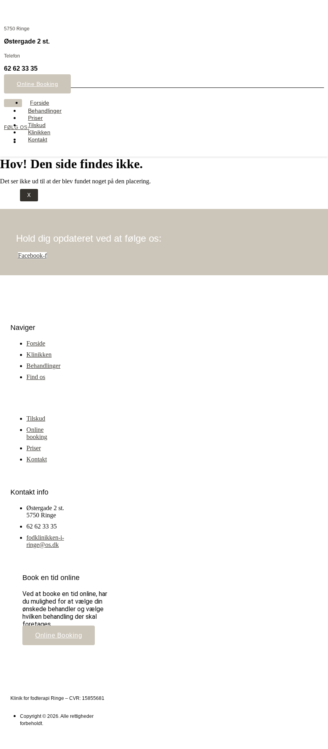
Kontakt (37, 139)
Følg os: (16, 127)
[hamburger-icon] (13, 103)
